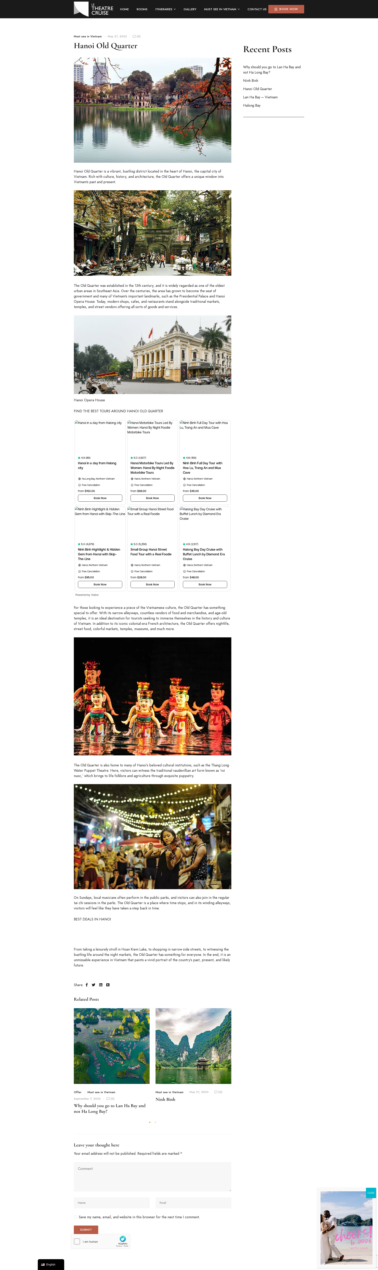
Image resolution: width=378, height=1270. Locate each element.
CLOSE (371, 1192)
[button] (150, 1122)
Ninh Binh (165, 1099)
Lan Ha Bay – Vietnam (260, 97)
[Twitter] (93, 985)
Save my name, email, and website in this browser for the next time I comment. (139, 1217)
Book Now (288, 9)
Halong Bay (251, 105)
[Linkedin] (100, 985)
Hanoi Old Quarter (257, 88)
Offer (78, 1092)
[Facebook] (87, 985)
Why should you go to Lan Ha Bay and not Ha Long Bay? (272, 70)
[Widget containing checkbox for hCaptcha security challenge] (100, 1241)
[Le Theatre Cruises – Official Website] (93, 9)
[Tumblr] (107, 985)
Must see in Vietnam (88, 36)
